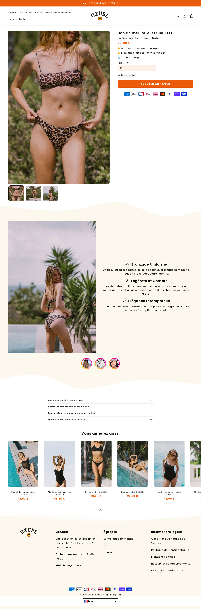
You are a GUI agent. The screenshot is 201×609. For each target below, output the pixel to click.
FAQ (106, 545)
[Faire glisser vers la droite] (107, 510)
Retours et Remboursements (170, 563)
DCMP (90, 595)
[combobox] (100, 601)
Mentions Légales (163, 556)
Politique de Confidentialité (170, 550)
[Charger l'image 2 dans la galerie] (33, 193)
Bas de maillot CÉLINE (96, 492)
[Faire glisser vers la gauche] (94, 510)
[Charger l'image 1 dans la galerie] (16, 193)
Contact (109, 552)
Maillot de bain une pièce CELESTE (59, 493)
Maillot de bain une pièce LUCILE (23, 493)
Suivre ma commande (118, 539)
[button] (178, 16)
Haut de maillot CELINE (132, 492)
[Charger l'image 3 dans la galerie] (50, 193)
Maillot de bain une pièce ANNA (169, 493)
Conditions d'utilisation (167, 570)
